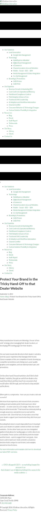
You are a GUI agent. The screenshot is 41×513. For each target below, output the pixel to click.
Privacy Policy (12, 510)
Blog (7, 297)
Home (2, 297)
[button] (9, 50)
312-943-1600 (6, 503)
